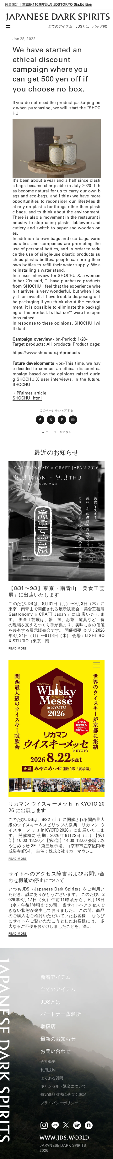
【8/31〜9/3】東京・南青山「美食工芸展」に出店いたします (56, 591)
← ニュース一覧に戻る (56, 432)
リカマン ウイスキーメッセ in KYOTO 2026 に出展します (56, 807)
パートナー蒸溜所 (60, 1014)
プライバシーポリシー (59, 1102)
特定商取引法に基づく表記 (63, 1094)
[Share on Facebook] (40, 419)
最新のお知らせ (58, 1039)
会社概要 (48, 1061)
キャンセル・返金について (63, 1086)
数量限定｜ (48, 4)
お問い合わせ (55, 1051)
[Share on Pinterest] (62, 419)
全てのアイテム (60, 26)
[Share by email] (73, 419)
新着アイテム (55, 977)
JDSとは (82, 26)
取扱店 (48, 1026)
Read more (17, 648)
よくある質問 (51, 1078)
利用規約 (48, 1070)
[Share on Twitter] (51, 419)
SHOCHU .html (27, 397)
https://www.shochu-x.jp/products (46, 352)
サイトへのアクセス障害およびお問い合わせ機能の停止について (56, 876)
